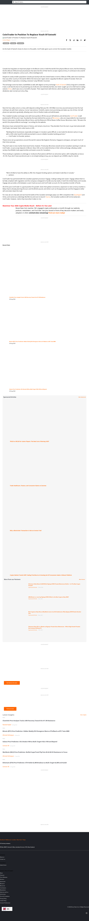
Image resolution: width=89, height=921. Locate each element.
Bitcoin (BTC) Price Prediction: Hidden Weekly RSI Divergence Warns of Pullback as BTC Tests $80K (32, 341)
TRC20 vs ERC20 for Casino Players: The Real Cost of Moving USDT (29, 441)
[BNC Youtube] (13, 852)
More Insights (83, 714)
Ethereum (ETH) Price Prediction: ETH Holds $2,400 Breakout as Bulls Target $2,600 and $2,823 (35, 763)
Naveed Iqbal (7, 725)
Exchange (13, 43)
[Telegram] (84, 40)
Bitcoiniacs (56, 118)
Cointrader (6, 43)
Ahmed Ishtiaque (8, 735)
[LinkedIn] (77, 40)
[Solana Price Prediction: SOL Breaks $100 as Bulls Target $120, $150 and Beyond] (45, 349)
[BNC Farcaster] (22, 852)
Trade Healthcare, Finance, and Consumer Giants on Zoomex (28, 485)
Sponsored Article (32, 587)
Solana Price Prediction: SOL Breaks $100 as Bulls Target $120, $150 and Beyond (28, 389)
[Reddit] (74, 40)
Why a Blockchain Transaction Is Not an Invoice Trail (25, 530)
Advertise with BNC (44, 31)
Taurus (48, 197)
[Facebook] (66, 40)
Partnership (20, 43)
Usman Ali (6, 746)
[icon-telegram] (4, 852)
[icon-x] (10, 852)
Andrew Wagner (6, 40)
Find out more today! (56, 213)
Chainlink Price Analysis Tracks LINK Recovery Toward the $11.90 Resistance (27, 297)
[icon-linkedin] (7, 852)
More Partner (82, 579)
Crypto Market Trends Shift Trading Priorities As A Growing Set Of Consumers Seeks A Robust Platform (41, 575)
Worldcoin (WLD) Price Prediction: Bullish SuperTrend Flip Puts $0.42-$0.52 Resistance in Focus (35, 752)
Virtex (10, 89)
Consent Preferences (5, 903)
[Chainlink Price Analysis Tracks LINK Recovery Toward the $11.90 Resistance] (45, 249)
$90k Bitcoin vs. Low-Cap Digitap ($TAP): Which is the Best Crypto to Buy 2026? (48, 597)
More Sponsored (82, 397)
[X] (70, 40)
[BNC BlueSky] (19, 852)
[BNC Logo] (44, 836)
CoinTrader (74, 116)
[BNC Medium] (16, 852)
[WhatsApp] (81, 40)
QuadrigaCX (78, 195)
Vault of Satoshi (61, 85)
